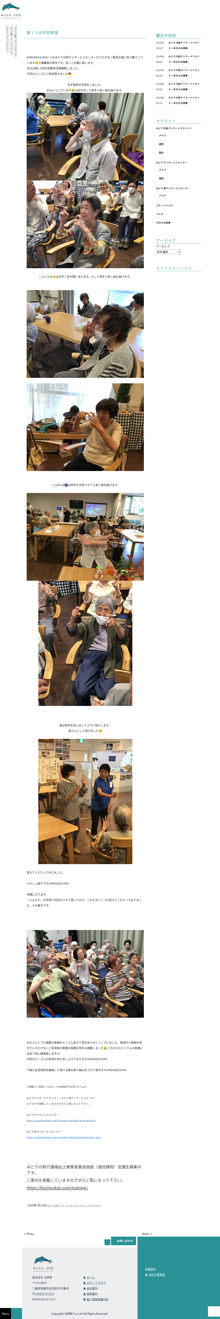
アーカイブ (163, 246)
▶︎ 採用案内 (90, 1294)
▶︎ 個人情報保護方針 (96, 1300)
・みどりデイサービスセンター (7, 39)
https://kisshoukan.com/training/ (57, 1187)
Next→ (147, 1233)
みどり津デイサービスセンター (173, 188)
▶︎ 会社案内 (90, 1289)
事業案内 (150, 1269)
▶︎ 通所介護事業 (155, 1275)
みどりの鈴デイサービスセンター (63, 1205)
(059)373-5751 (45, 1294)
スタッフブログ (87, 1205)
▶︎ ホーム (89, 1278)
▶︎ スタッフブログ (94, 1283)
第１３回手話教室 (42, 33)
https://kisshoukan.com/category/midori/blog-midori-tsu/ (64, 1137)
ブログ (98, 1205)
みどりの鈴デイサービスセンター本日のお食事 (184, 45)
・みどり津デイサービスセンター (11, 40)
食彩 (161, 153)
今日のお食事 (163, 223)
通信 (161, 144)
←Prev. (29, 1233)
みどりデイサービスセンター (171, 162)
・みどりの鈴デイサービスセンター (15, 41)
